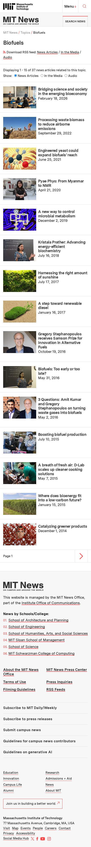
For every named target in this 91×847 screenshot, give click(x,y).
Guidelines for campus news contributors (39, 741)
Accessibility (25, 833)
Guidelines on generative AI (27, 752)
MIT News (10, 33)
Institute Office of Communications (51, 603)
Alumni (8, 790)
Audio (7, 57)
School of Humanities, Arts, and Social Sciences (48, 633)
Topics (25, 33)
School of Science (23, 647)
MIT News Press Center (66, 670)
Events (26, 828)
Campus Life (12, 785)
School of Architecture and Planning (38, 620)
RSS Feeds (55, 689)
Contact (65, 828)
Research (52, 773)
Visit (6, 828)
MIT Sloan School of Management (36, 640)
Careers (51, 828)
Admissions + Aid (59, 778)
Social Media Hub (16, 838)
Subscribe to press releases (27, 719)
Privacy (8, 833)
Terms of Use (14, 682)
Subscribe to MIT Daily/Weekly (30, 708)
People (38, 828)
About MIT (53, 790)
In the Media (70, 52)
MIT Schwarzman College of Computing (41, 653)
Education (10, 773)
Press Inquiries (59, 682)
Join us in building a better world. (31, 804)
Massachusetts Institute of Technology (32, 818)
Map (15, 828)
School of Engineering (26, 627)
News (50, 785)
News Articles (47, 52)
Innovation (11, 778)
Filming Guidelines (19, 689)
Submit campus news (22, 730)
